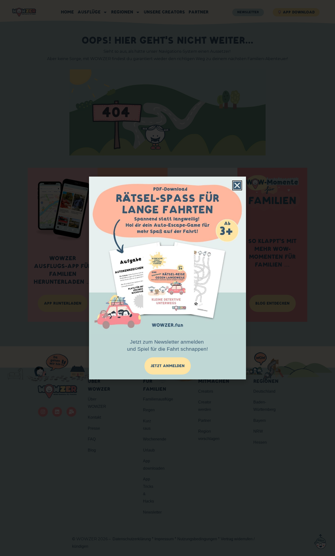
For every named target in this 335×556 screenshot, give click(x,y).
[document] (167, 278)
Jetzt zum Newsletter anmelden (167, 345)
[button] (237, 185)
